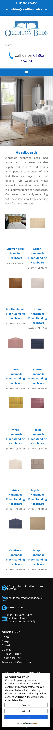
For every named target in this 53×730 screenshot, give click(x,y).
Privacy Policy (11, 654)
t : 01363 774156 (26, 3)
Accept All (26, 717)
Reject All (26, 711)
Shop (5, 641)
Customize (25, 705)
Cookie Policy (11, 658)
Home (6, 637)
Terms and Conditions (17, 662)
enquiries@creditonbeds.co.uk (26, 11)
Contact (7, 650)
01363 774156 (15, 607)
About (6, 645)
